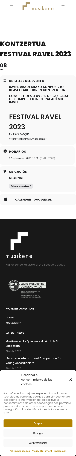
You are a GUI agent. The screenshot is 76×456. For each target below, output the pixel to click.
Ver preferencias (38, 442)
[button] (70, 379)
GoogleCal (43, 199)
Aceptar (38, 423)
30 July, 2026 (13, 351)
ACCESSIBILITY (13, 322)
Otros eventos (20, 186)
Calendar (23, 199)
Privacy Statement (42, 450)
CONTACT (11, 317)
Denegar (38, 433)
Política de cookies (20, 450)
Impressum (60, 450)
